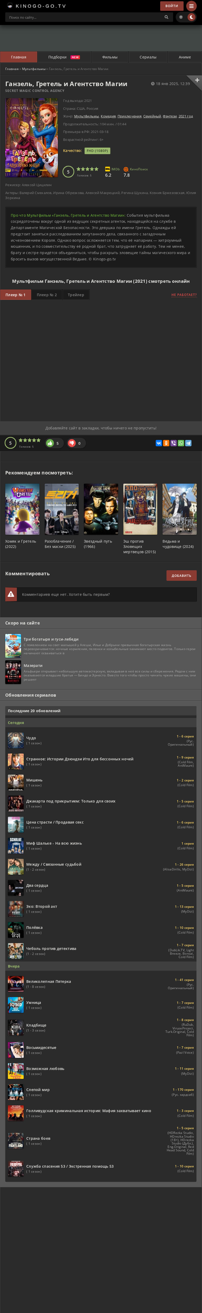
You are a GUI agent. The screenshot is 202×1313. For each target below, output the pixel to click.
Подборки (57, 57)
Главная (18, 57)
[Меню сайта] (191, 6)
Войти (171, 6)
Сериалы (148, 57)
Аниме (185, 57)
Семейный (152, 116)
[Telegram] (188, 443)
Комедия (108, 116)
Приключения (130, 116)
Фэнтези (170, 116)
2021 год (186, 116)
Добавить (181, 575)
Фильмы (110, 57)
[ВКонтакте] (159, 443)
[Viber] (173, 443)
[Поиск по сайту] (166, 17)
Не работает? (184, 295)
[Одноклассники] (166, 443)
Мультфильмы (34, 69)
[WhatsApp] (181, 443)
